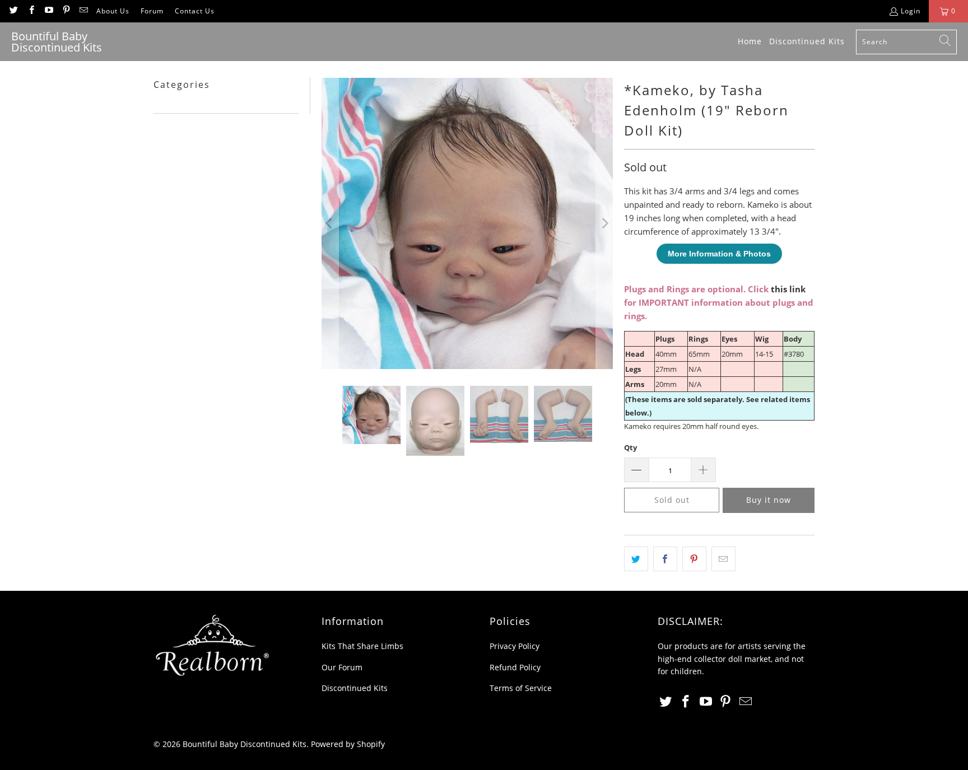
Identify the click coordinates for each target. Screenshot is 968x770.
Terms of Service (521, 688)
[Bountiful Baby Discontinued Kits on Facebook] (30, 11)
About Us (112, 11)
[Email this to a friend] (723, 559)
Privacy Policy (514, 646)
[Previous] (330, 223)
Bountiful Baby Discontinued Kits (244, 744)
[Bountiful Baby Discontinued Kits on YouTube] (48, 11)
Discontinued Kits (355, 688)
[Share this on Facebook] (665, 559)
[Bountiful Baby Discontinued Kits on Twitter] (13, 11)
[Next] (604, 223)
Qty (630, 447)
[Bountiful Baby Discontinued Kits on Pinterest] (66, 11)
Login (910, 11)
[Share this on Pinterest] (694, 559)
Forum (152, 11)
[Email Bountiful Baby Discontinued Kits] (83, 11)
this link (788, 289)
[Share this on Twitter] (636, 559)
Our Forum (342, 667)
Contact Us (195, 11)
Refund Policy (515, 667)
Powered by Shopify (348, 744)
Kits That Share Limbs (362, 646)
